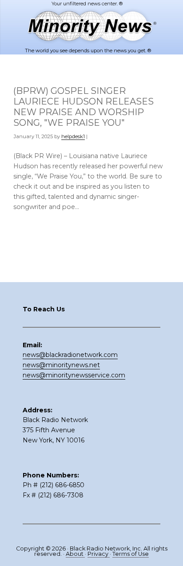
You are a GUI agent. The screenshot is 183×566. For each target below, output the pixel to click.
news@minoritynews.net (61, 365)
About (75, 553)
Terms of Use (130, 553)
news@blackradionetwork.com (70, 355)
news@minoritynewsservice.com (74, 375)
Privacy (99, 553)
